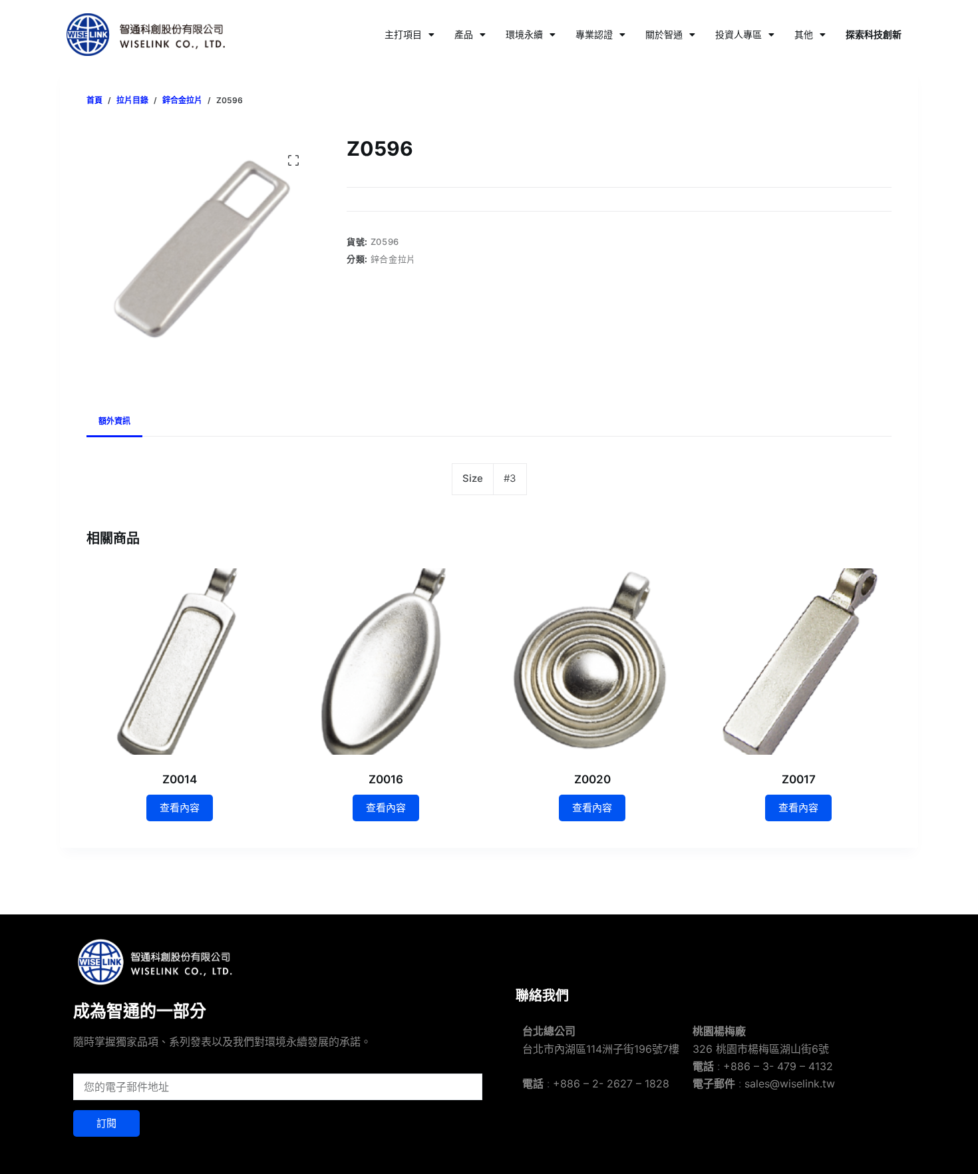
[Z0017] (798, 661)
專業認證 (594, 34)
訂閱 (106, 1123)
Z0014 (179, 779)
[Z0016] (386, 661)
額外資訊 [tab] (114, 421)
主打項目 (403, 34)
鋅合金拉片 (393, 259)
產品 (463, 34)
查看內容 (180, 807)
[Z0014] (179, 661)
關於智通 (664, 34)
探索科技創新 (873, 34)
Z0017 (799, 779)
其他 (803, 34)
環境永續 (524, 34)
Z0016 (386, 779)
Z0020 (592, 779)
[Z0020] (592, 661)
